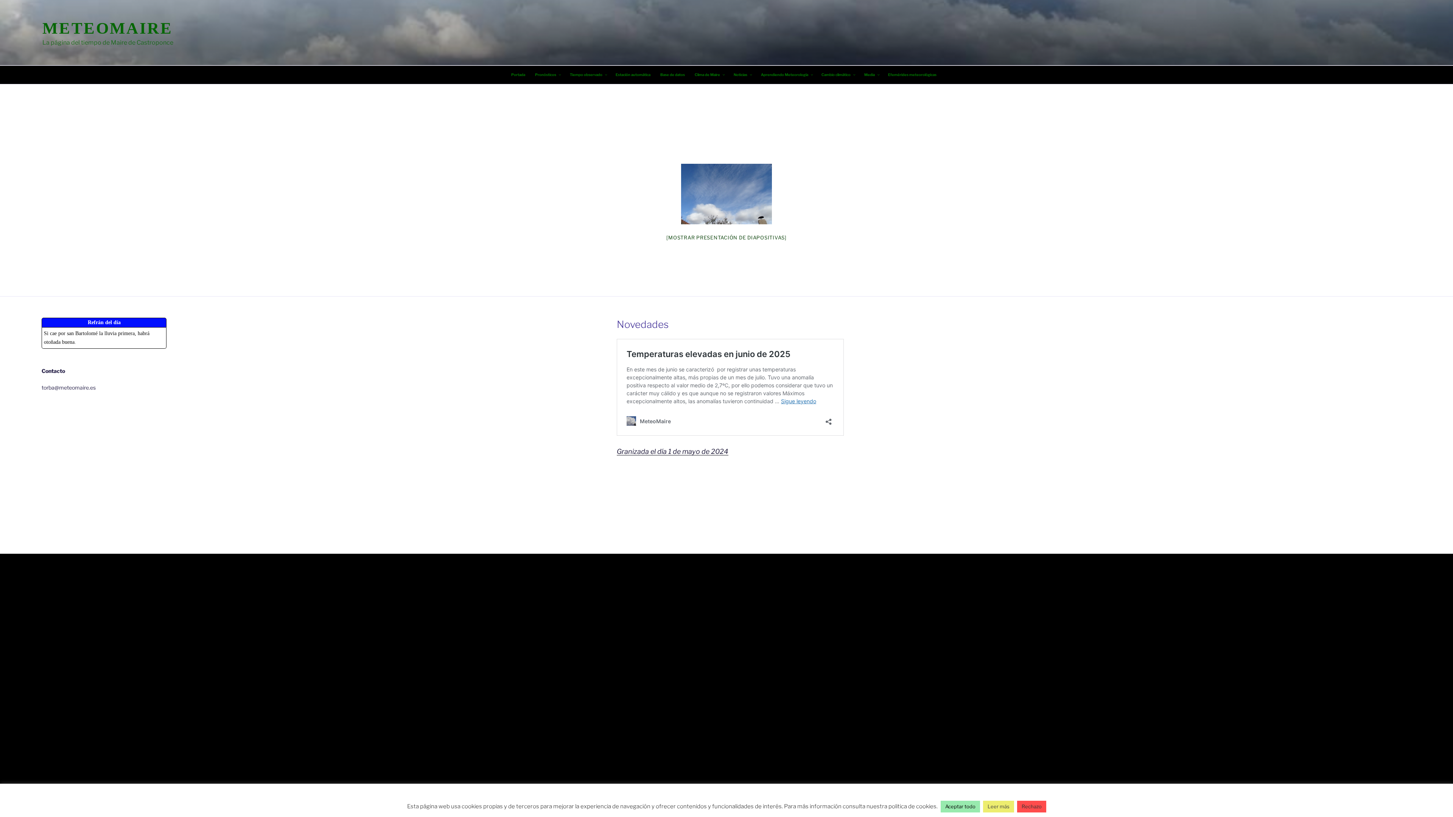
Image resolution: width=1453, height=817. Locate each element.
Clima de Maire (707, 75)
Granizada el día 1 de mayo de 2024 (672, 451)
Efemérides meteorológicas (912, 75)
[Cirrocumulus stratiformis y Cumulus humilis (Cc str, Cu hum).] (726, 194)
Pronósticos (545, 75)
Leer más (999, 806)
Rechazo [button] (1032, 806)
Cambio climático (836, 75)
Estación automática (633, 75)
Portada (518, 75)
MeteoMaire (107, 28)
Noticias (740, 75)
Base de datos (672, 75)
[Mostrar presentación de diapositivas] (726, 238)
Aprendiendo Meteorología (784, 75)
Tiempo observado (586, 75)
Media (869, 75)
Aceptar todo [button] (960, 806)
